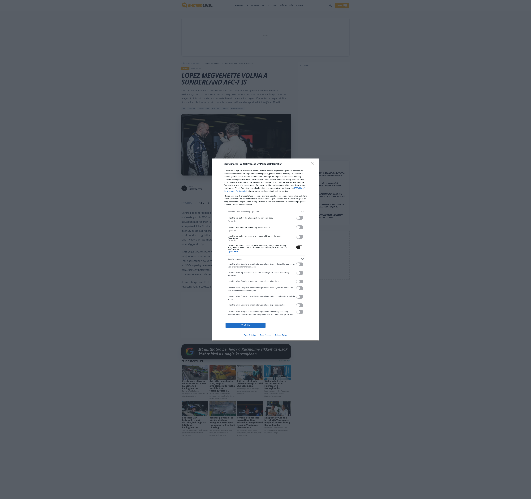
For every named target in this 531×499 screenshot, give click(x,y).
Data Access (265, 335)
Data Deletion (250, 335)
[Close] (313, 164)
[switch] (299, 218)
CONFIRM (245, 325)
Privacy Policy (281, 335)
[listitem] (265, 211)
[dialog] (265, 249)
